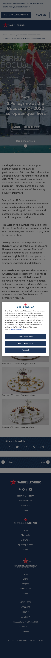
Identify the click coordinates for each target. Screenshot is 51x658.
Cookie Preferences (25, 337)
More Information (17, 329)
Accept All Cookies (25, 343)
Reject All (25, 350)
